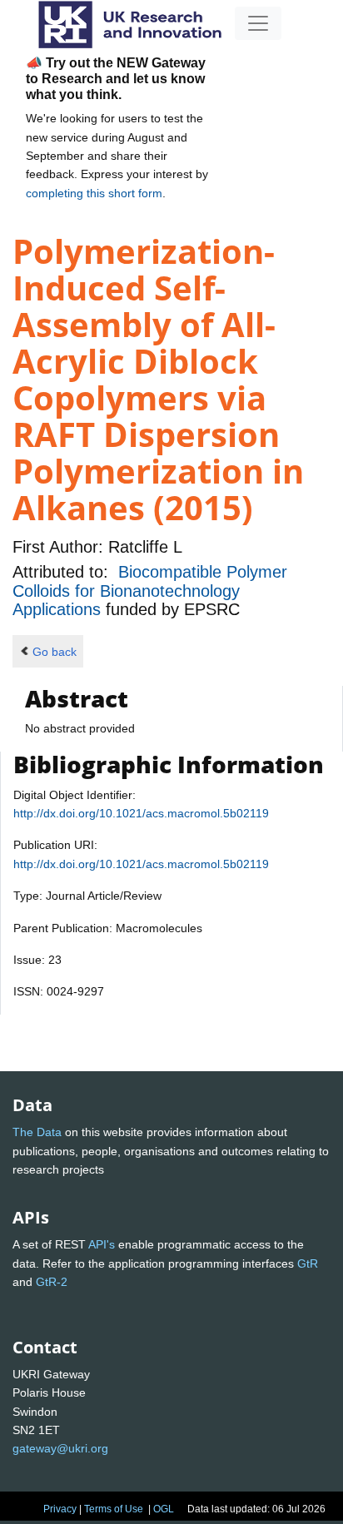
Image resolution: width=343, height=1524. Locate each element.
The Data (37, 1132)
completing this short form (94, 193)
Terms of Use (113, 1509)
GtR (307, 1263)
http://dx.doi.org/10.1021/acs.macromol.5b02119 (141, 813)
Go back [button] (54, 651)
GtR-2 (51, 1281)
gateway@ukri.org (60, 1448)
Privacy (60, 1509)
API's (101, 1244)
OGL (163, 1509)
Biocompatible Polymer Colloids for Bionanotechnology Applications (149, 590)
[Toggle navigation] (258, 23)
